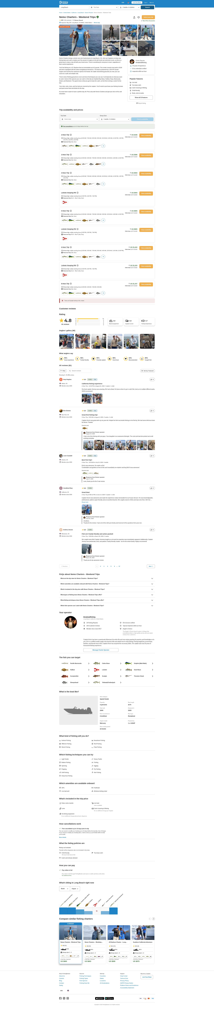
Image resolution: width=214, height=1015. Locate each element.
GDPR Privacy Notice (126, 983)
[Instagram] (68, 998)
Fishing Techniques (85, 976)
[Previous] (150, 918)
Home (60, 12)
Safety (61, 985)
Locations (103, 980)
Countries (103, 976)
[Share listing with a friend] (134, 17)
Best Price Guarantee (149, 20)
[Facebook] (60, 998)
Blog (60, 980)
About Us (62, 976)
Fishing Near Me (84, 983)
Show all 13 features (141, 97)
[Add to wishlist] (138, 17)
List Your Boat (137, 2)
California (73, 12)
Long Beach (80, 12)
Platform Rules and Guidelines (129, 985)
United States (66, 12)
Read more (85, 502)
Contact (61, 983)
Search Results (89, 12)
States (102, 978)
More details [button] (62, 837)
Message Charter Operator (101, 650)
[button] (107, 141)
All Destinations (104, 983)
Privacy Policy (124, 980)
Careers (61, 978)
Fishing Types (83, 978)
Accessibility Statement (127, 987)
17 (119, 566)
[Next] (153, 918)
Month (63, 888)
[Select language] (128, 2)
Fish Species (83, 980)
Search (147, 7)
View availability (146, 135)
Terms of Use (124, 978)
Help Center (123, 976)
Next (150, 566)
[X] (64, 998)
